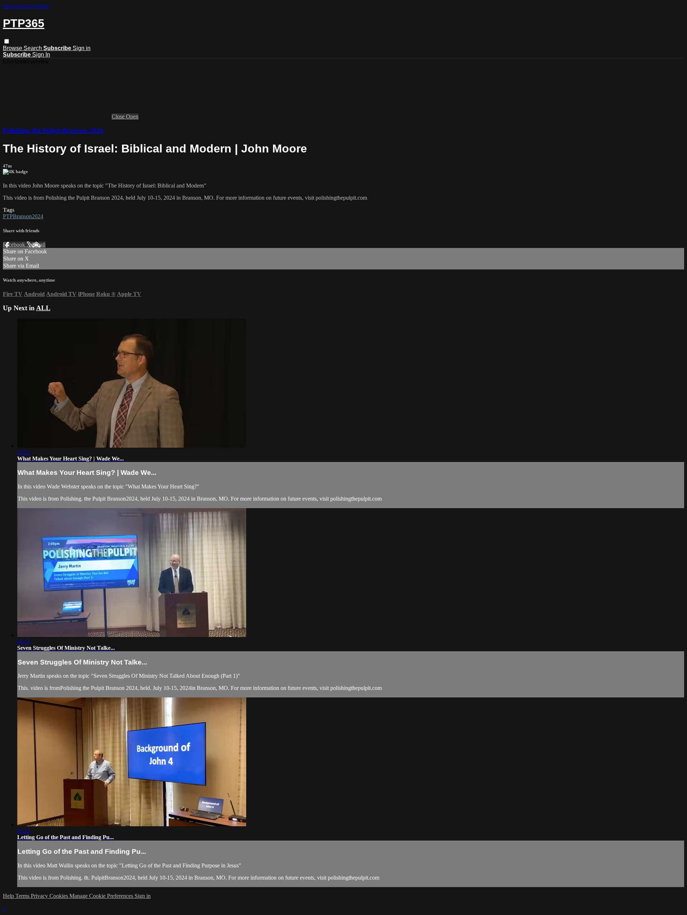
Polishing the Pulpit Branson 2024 (53, 130)
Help (9, 896)
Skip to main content (26, 6)
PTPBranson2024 (23, 216)
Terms (23, 896)
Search (33, 48)
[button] (6, 41)
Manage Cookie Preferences (102, 896)
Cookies (59, 896)
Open (132, 116)
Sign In (41, 55)
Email (38, 245)
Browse (13, 48)
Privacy (40, 896)
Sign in (82, 48)
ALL (43, 308)
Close (119, 116)
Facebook (14, 245)
